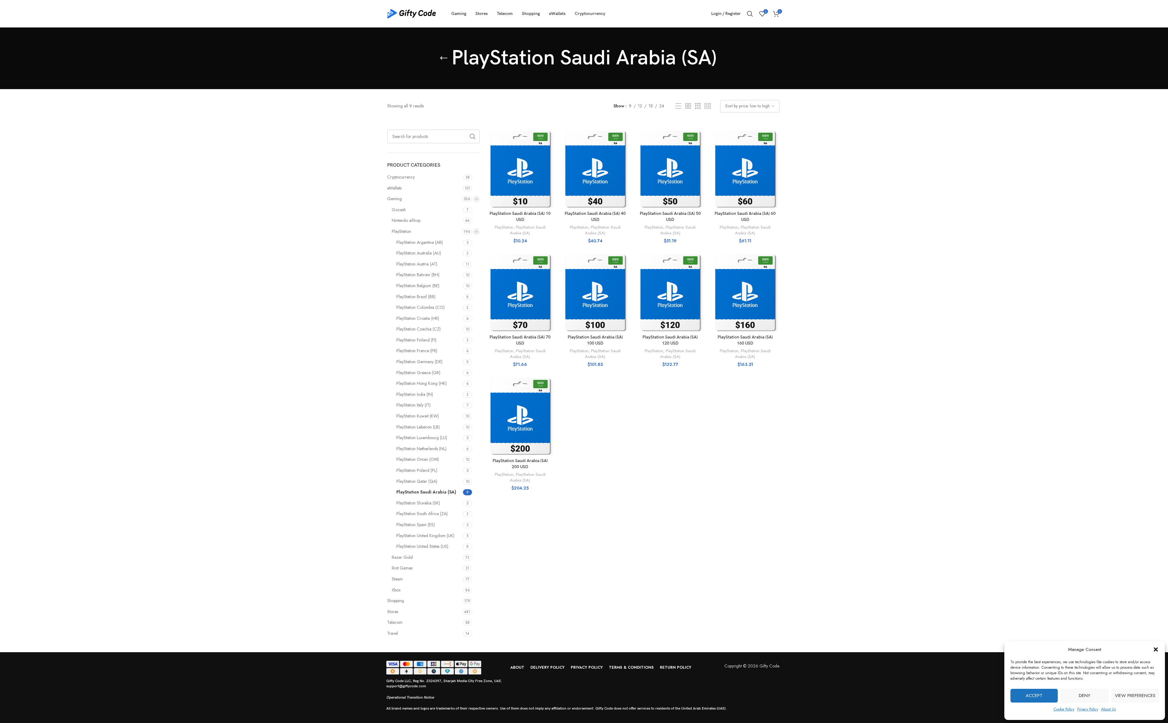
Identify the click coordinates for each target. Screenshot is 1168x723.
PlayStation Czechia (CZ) (418, 329)
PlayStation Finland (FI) (416, 340)
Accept (1034, 695)
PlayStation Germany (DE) (419, 362)
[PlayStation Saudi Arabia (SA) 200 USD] (520, 416)
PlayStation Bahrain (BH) (417, 275)
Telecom (394, 622)
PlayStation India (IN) (414, 394)
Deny (1084, 695)
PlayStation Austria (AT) (416, 264)
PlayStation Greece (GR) (418, 373)
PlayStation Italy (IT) (413, 405)
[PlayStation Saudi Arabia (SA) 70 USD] (520, 292)
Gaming (394, 199)
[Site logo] (411, 13)
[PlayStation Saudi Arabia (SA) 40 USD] (595, 168)
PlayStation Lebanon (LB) (418, 427)
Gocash (399, 210)
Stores (392, 612)
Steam (397, 579)
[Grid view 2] (688, 106)
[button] (1156, 649)
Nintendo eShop (406, 220)
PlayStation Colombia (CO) (420, 307)
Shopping (395, 601)
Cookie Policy (1064, 709)
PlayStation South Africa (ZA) (422, 514)
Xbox (396, 590)
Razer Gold (402, 557)
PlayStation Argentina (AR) (419, 242)
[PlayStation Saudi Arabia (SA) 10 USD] (520, 168)
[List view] (678, 106)
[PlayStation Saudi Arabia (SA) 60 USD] (745, 168)
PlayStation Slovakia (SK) (418, 503)
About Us (1108, 709)
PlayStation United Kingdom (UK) (425, 536)
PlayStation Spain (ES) (415, 525)
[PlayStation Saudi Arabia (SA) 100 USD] (595, 292)
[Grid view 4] (707, 106)
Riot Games (402, 568)
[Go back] (443, 58)
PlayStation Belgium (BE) (417, 286)
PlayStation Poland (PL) (416, 470)
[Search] (750, 14)
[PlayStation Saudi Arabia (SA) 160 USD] (745, 292)
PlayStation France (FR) (416, 351)
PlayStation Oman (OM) (417, 459)
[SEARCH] (473, 136)
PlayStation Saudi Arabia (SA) (426, 492)
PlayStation (401, 231)
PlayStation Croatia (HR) (417, 318)
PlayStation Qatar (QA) (416, 481)
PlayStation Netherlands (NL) (421, 449)
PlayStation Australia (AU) (418, 253)
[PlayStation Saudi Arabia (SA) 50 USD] (670, 168)
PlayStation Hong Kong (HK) (421, 383)
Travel (392, 633)
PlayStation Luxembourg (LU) (421, 438)
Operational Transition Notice (410, 697)
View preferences (1135, 695)
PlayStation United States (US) (422, 546)
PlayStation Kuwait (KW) (417, 416)
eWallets (394, 188)
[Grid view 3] (698, 106)
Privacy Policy (1087, 709)
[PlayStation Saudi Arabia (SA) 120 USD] (670, 292)
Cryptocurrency (401, 177)
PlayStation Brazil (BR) (415, 297)
